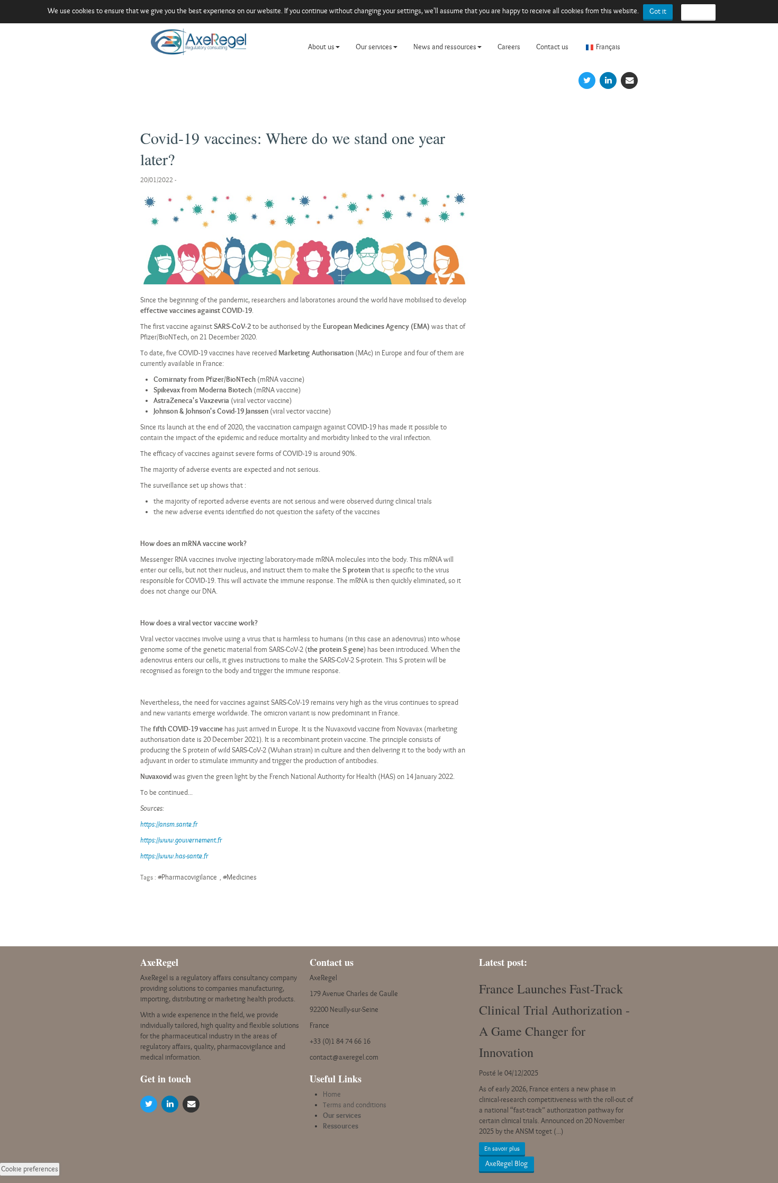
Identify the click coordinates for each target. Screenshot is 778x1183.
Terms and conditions (354, 1104)
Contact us (552, 46)
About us (321, 46)
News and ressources (444, 46)
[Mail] (629, 79)
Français (608, 46)
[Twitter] (586, 79)
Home (332, 1094)
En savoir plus (502, 1148)
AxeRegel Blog (506, 1163)
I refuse (698, 11)
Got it (657, 11)
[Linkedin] (608, 79)
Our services (374, 46)
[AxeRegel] (198, 46)
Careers (508, 46)
